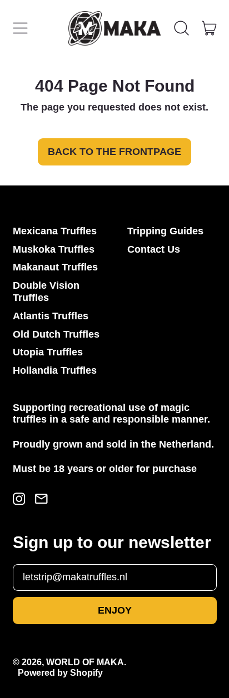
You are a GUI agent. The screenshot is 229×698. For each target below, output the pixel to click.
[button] (182, 28)
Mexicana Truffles (55, 231)
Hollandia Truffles (55, 370)
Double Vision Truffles (46, 291)
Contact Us (153, 249)
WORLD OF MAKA (85, 662)
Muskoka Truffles (53, 249)
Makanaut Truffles (55, 267)
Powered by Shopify (60, 672)
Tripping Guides (165, 231)
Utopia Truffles (48, 352)
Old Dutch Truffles (56, 334)
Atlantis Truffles (50, 316)
